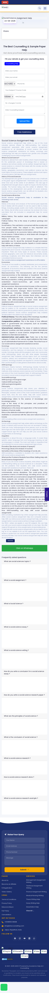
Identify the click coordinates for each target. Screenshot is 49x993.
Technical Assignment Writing (34, 887)
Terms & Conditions (9, 899)
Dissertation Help (32, 907)
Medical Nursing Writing (35, 895)
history (22, 234)
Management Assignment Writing (35, 881)
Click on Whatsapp (24, 548)
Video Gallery (7, 892)
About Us (5, 880)
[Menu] (45, 8)
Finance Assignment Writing (36, 892)
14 (23, 22)
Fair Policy (5, 911)
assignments (6, 397)
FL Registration (7, 888)
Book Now (10, 540)
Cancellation (6, 915)
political (44, 317)
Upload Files (24, 121)
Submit (23, 870)
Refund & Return (8, 907)
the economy (42, 286)
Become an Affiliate (9, 884)
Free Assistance (24, 132)
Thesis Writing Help (33, 899)
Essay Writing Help (33, 903)
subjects (30, 172)
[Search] (39, 8)
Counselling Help (12, 64)
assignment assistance (25, 504)
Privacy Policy (7, 903)
